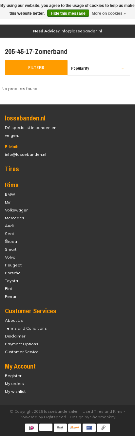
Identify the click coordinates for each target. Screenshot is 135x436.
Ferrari (11, 296)
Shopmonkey (102, 416)
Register (13, 375)
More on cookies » (109, 13)
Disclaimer (15, 336)
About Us (14, 320)
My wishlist (15, 391)
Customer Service (22, 351)
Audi (9, 225)
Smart (10, 249)
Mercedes (14, 217)
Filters (36, 67)
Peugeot (13, 265)
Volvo (10, 257)
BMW (10, 194)
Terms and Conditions (26, 328)
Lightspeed (55, 416)
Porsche (13, 272)
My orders (14, 383)
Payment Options (21, 343)
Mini (8, 202)
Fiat (8, 288)
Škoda (11, 241)
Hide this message (68, 13)
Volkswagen (17, 210)
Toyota (11, 280)
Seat (9, 233)
